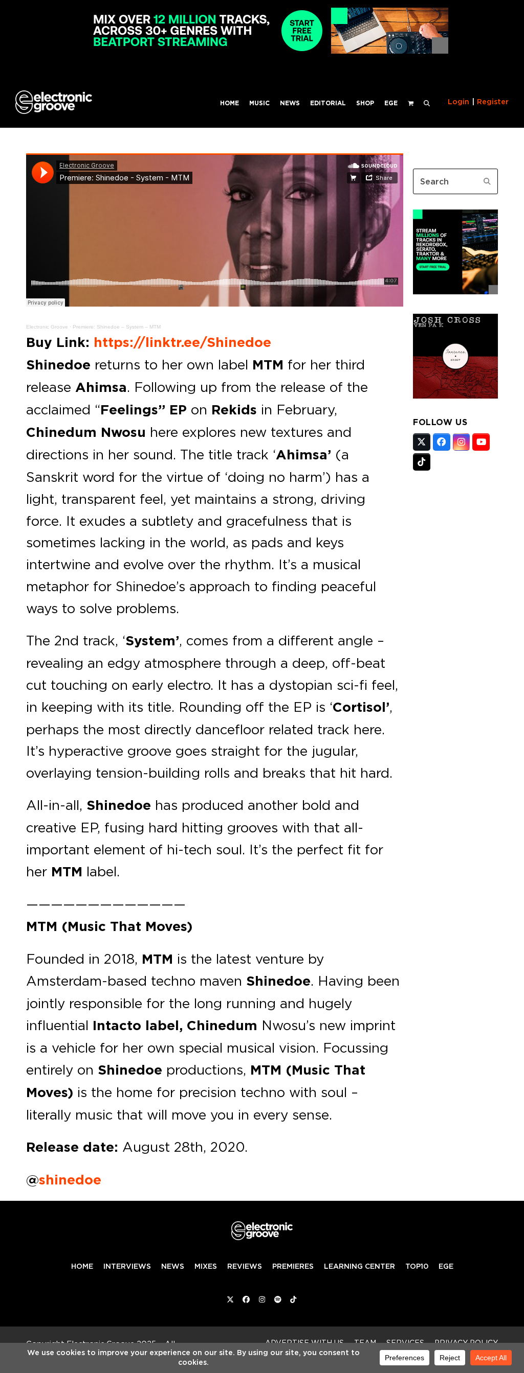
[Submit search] (487, 181)
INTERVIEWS (127, 1266)
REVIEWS (244, 1266)
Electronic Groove (47, 327)
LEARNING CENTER (359, 1266)
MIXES (205, 1266)
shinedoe (70, 1180)
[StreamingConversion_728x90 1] (262, 51)
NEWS (172, 1266)
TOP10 (416, 1266)
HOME (82, 1266)
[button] (427, 102)
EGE (446, 1266)
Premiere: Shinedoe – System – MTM (117, 327)
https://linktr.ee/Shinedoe (182, 342)
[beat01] (455, 291)
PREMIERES (293, 1266)
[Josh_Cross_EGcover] (455, 395)
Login (458, 101)
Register (493, 101)
